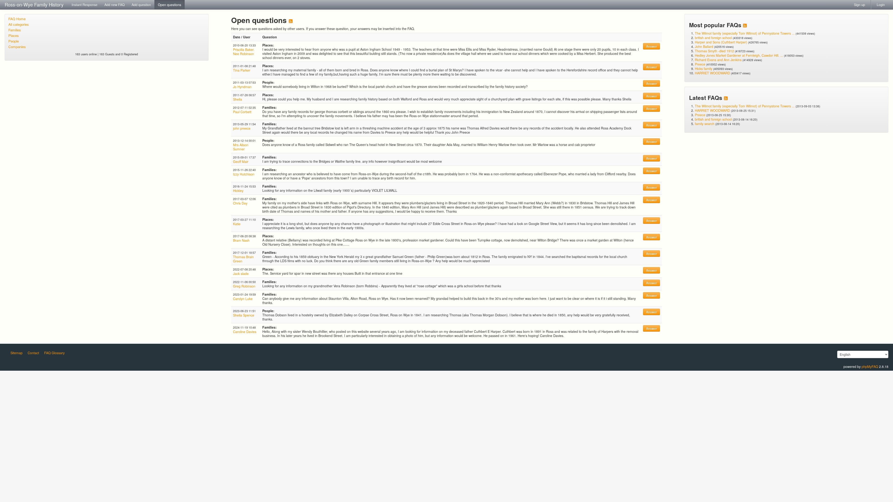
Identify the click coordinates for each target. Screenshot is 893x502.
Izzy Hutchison (243, 174)
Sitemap (16, 352)
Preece (700, 64)
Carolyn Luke (243, 298)
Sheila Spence (243, 315)
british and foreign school (713, 37)
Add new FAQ (114, 4)
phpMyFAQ (870, 366)
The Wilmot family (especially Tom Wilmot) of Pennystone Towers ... (745, 33)
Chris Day (240, 203)
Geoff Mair (240, 161)
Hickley (238, 190)
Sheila (237, 99)
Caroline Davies (244, 331)
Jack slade (241, 273)
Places (13, 35)
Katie (236, 223)
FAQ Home (17, 18)
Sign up (859, 4)
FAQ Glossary (54, 352)
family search (705, 123)
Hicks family (704, 68)
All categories (18, 24)
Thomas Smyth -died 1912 (714, 51)
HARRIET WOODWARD (712, 73)
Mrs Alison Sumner (240, 146)
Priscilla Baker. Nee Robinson (243, 51)
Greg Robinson (244, 286)
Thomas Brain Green (243, 258)
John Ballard (704, 46)
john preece (241, 128)
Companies (17, 46)
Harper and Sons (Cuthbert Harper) (721, 42)
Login (881, 4)
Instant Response (84, 4)
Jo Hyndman (242, 86)
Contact (33, 352)
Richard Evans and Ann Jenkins (718, 59)
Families (14, 29)
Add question (141, 4)
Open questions (169, 4)
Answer (651, 46)
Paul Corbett (242, 111)
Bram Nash (241, 240)
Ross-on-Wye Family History (34, 4)
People (13, 41)
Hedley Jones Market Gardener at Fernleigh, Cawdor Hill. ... (739, 55)
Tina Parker (241, 70)
